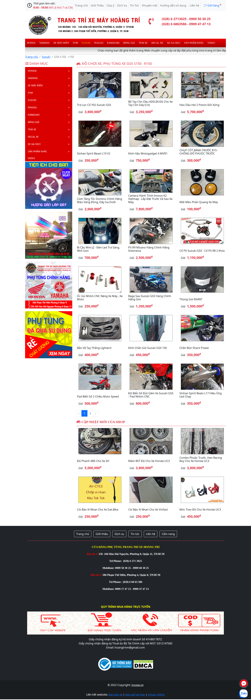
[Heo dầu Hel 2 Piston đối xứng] (202, 85)
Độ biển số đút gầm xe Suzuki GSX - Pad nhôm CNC (150, 394)
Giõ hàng (214, 5)
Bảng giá (129, 43)
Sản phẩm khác (194, 43)
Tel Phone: (115, 560)
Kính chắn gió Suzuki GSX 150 (147, 348)
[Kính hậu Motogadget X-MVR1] (151, 134)
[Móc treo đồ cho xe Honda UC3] (202, 490)
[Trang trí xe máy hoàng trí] (83, 24)
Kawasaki (113, 43)
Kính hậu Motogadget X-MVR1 (148, 153)
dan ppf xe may (135, 694)
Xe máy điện (61, 43)
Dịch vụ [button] (119, 534)
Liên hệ (194, 5)
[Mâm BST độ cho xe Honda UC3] (151, 441)
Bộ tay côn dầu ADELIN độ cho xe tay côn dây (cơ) (150, 103)
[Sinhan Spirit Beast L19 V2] (99, 134)
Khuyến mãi (149, 5)
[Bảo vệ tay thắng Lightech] (99, 328)
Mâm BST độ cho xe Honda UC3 (149, 461)
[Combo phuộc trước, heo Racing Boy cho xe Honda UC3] (202, 441)
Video (211, 43)
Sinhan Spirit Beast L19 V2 (93, 153)
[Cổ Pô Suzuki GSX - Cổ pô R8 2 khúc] (202, 231)
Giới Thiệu (97, 5)
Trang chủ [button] (82, 534)
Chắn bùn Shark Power (194, 348)
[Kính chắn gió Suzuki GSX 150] (151, 328)
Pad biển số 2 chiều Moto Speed (98, 396)
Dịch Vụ (122, 5)
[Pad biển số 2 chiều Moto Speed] (99, 377)
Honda (31, 43)
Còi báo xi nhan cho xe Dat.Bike (97, 509)
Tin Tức (134, 5)
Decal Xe (157, 43)
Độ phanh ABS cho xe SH (93, 461)
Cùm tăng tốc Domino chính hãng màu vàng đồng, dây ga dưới (99, 200)
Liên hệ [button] (150, 534)
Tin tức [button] (135, 534)
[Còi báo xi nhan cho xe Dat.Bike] (99, 490)
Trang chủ (81, 5)
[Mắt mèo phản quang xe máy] (202, 182)
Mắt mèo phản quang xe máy (198, 202)
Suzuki (86, 43)
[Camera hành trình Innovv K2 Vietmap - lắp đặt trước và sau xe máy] (151, 181)
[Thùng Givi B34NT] (202, 279)
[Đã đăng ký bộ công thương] (115, 663)
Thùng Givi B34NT (190, 299)
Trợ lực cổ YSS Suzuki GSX (94, 105)
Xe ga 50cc (173, 43)
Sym (75, 43)
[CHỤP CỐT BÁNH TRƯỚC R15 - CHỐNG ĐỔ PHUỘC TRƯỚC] (202, 134)
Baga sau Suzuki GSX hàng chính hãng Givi (149, 297)
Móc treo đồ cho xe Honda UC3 (200, 509)
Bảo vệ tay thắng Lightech (94, 348)
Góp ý (110, 5)
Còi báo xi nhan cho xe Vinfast (148, 509)
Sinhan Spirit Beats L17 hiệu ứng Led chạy (200, 394)
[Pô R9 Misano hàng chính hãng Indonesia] (151, 231)
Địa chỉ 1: (92, 553)
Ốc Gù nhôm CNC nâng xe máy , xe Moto (100, 297)
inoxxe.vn (137, 685)
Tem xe (143, 43)
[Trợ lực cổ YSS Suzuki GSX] (99, 85)
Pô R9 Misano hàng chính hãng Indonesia (148, 249)
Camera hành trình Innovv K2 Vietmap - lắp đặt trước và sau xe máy (150, 199)
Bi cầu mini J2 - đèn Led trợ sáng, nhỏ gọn (98, 249)
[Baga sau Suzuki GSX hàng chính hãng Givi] (151, 279)
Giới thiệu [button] (102, 534)
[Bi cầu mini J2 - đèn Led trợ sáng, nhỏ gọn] (99, 231)
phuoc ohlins (156, 694)
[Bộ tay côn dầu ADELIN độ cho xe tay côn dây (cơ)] (151, 85)
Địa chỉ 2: (96, 574)
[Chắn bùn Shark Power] (202, 328)
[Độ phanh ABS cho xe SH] (99, 441)
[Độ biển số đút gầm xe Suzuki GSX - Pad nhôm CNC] (151, 377)
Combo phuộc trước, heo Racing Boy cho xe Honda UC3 (200, 459)
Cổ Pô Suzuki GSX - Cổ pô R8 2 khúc (202, 251)
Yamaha (44, 43)
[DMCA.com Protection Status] (143, 663)
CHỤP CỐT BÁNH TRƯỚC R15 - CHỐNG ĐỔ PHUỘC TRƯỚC (198, 151)
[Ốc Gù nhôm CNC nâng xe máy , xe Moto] (99, 279)
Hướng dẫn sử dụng (173, 5)
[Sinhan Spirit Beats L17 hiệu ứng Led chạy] (202, 377)
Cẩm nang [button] (168, 534)
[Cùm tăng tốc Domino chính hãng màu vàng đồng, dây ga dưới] (99, 182)
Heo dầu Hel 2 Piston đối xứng (199, 105)
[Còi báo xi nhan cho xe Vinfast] (151, 490)
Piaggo (98, 43)
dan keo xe (115, 694)
